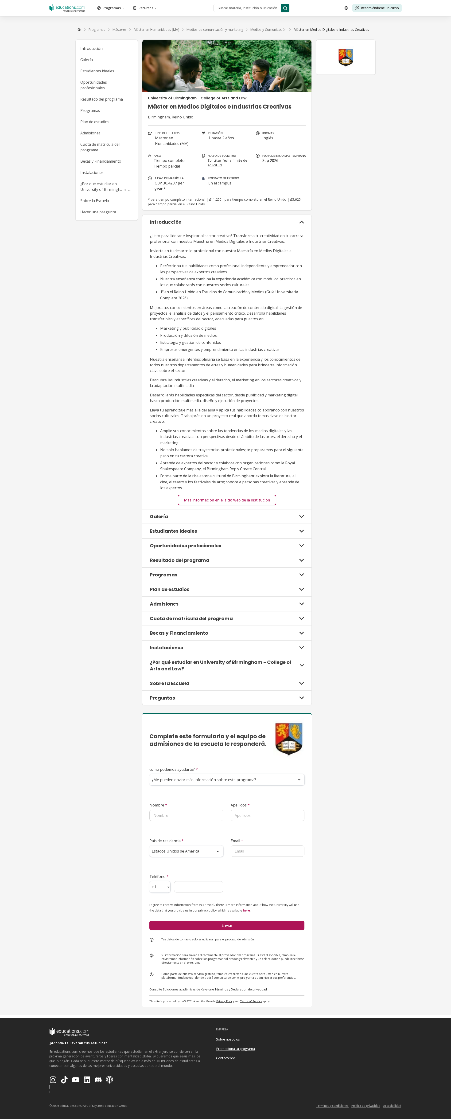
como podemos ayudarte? (173, 769)
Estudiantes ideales (97, 71)
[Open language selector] (346, 8)
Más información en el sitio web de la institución (227, 500)
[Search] (285, 8)
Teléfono (159, 876)
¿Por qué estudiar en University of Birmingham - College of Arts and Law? (104, 186)
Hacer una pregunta (98, 212)
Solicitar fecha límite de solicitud (227, 162)
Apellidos (240, 805)
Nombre (158, 805)
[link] (331, 29)
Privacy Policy (225, 1001)
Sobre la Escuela (94, 200)
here (246, 910)
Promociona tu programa (235, 1048)
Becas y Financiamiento (100, 161)
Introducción (91, 48)
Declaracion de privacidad (249, 989)
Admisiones (90, 133)
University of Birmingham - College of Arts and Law (197, 98)
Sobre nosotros (228, 1039)
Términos (221, 989)
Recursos (146, 8)
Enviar (227, 925)
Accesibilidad (392, 1106)
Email (237, 840)
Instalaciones (92, 172)
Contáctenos (226, 1058)
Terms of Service (251, 1001)
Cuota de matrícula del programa (100, 147)
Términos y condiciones (332, 1106)
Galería (86, 59)
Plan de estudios (94, 121)
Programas (112, 8)
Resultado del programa (101, 99)
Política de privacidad (365, 1106)
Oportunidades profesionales (93, 85)
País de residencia (166, 840)
